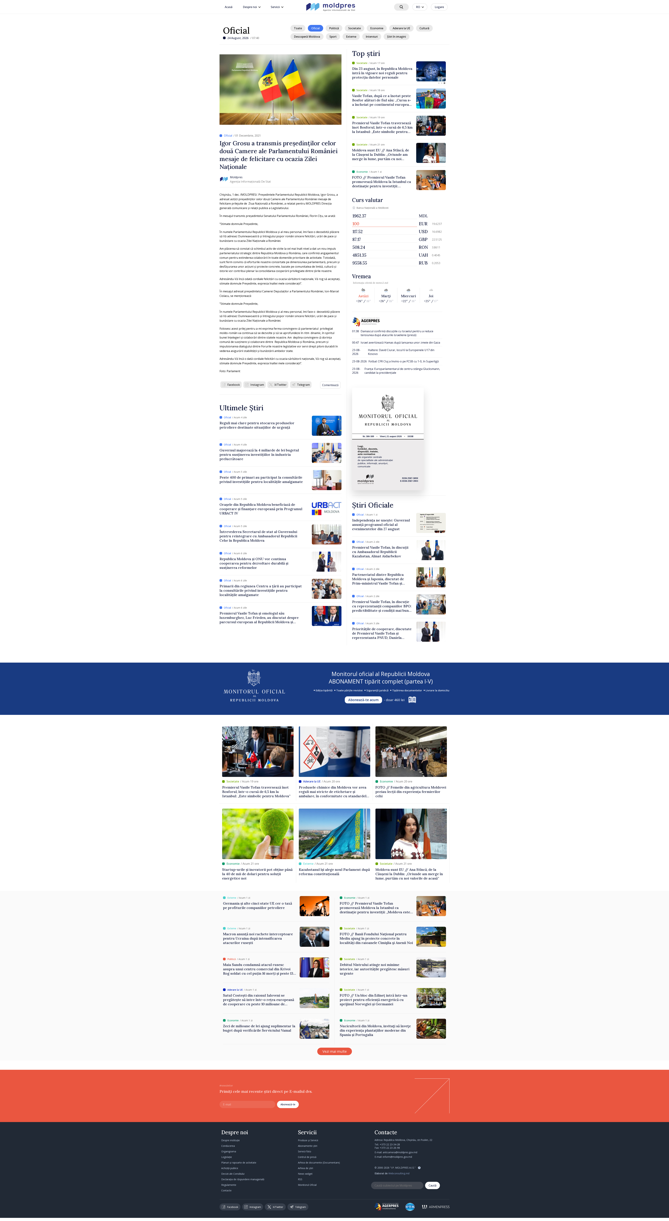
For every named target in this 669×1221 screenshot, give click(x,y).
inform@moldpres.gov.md (397, 1156)
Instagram (257, 385)
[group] (399, 71)
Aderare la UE (401, 28)
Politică (334, 28)
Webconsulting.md (398, 1173)
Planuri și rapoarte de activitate (238, 1162)
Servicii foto (304, 1151)
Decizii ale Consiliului (232, 1173)
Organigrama (228, 1151)
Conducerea (228, 1145)
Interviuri (372, 37)
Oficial (236, 30)
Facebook (233, 385)
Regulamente (228, 1185)
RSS (300, 1179)
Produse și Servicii (308, 1140)
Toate (298, 28)
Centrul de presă (307, 1157)
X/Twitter (280, 385)
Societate (354, 28)
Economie (376, 28)
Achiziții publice (229, 1168)
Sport (333, 37)
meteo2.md (382, 282)
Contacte (226, 1190)
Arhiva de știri (305, 1168)
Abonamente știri (307, 1145)
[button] (439, 83)
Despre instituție (230, 1140)
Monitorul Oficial (307, 1185)
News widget (305, 1173)
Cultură (424, 28)
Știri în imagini (396, 37)
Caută (432, 1185)
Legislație (226, 1157)
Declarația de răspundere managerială (242, 1179)
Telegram (303, 385)
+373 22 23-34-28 (390, 1144)
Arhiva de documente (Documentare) (319, 1162)
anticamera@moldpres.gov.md (400, 1152)
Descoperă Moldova (307, 37)
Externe (351, 37)
